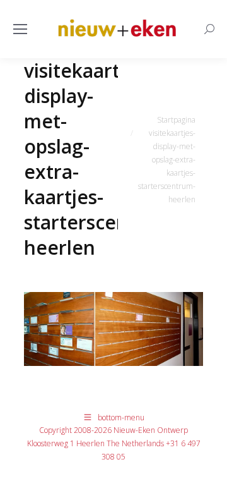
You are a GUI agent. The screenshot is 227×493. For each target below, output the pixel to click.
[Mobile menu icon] (20, 29)
